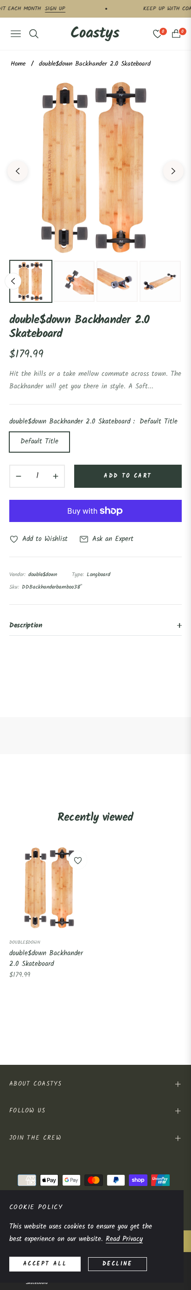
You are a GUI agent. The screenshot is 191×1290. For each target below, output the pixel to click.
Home (18, 63)
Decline (117, 1263)
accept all (45, 1263)
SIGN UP (48, 8)
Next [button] (173, 171)
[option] (95, 167)
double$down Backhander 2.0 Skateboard (46, 958)
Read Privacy (124, 1239)
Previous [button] (17, 171)
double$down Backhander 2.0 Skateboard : (93, 421)
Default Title (39, 441)
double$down (24, 942)
